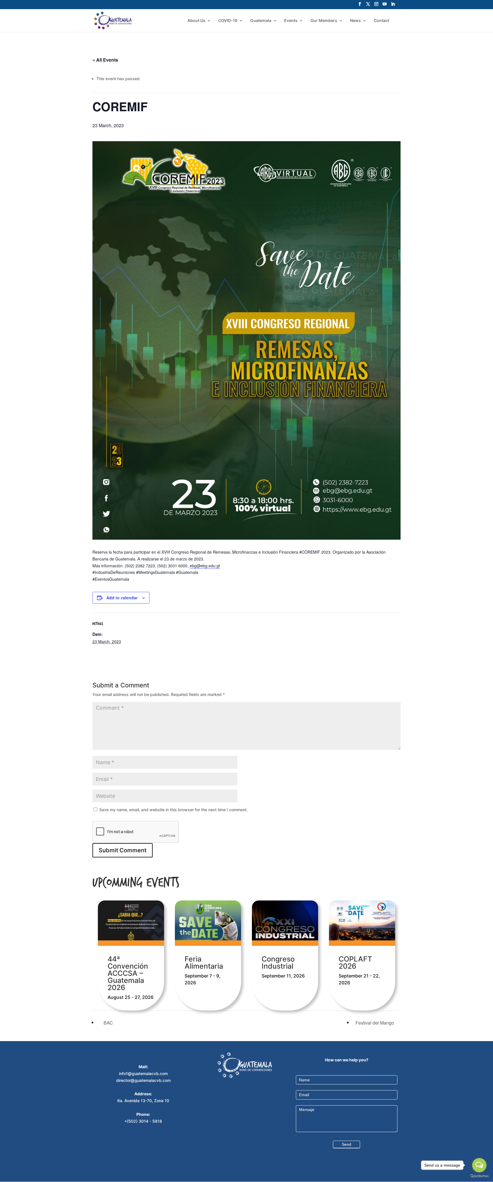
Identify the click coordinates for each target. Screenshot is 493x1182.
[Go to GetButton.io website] (479, 1176)
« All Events (105, 59)
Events (291, 21)
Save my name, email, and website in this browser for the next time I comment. (173, 809)
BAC (107, 1022)
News (355, 21)
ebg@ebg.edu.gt (205, 565)
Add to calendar (122, 597)
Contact (381, 21)
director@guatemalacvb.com (143, 1080)
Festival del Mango (375, 1022)
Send (346, 1144)
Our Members (323, 21)
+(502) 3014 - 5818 (143, 1121)
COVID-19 (227, 21)
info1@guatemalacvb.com (143, 1073)
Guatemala (260, 21)
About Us (196, 21)
